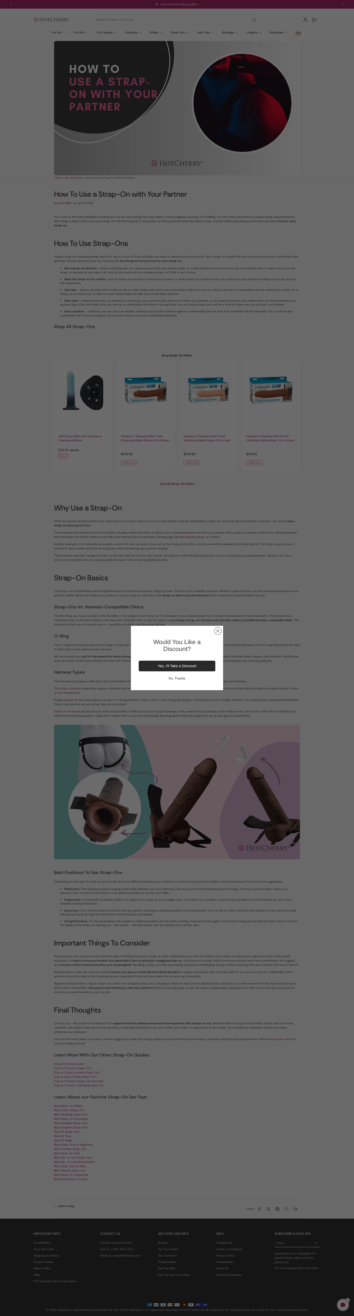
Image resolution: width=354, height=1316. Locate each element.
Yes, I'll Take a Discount (177, 666)
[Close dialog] (217, 631)
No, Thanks (177, 678)
